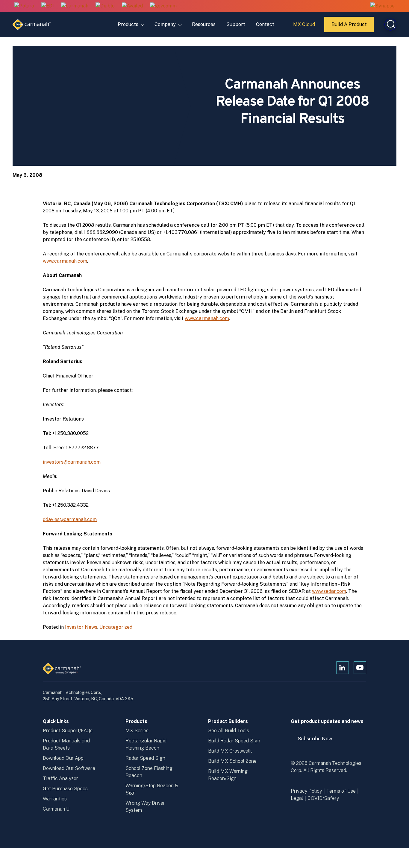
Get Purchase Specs (65, 788)
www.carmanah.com (65, 261)
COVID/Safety (323, 798)
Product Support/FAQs (68, 730)
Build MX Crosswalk (230, 751)
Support (235, 24)
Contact (265, 24)
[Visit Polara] (24, 6)
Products (128, 24)
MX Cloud (305, 27)
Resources (204, 24)
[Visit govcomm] (163, 6)
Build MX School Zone (232, 761)
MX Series (137, 730)
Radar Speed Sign (145, 758)
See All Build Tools (228, 730)
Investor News (81, 627)
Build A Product (349, 27)
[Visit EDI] (47, 6)
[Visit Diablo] (105, 6)
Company (165, 24)
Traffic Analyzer (60, 778)
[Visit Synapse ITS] (382, 6)
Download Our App (63, 758)
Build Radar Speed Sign (234, 741)
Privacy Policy (306, 791)
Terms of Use (341, 791)
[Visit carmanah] (74, 6)
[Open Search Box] (390, 25)
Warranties (55, 799)
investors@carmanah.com (72, 462)
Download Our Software (69, 768)
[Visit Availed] (132, 6)
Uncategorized (115, 627)
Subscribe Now (318, 741)
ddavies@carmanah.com (70, 519)
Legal (297, 798)
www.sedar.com (329, 591)
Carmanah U (56, 809)
